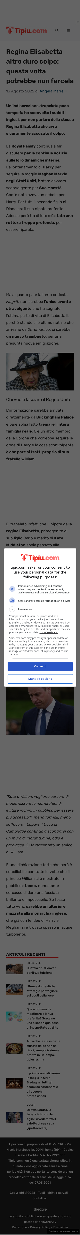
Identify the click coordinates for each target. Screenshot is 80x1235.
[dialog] (40, 617)
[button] (40, 609)
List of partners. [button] (49, 632)
